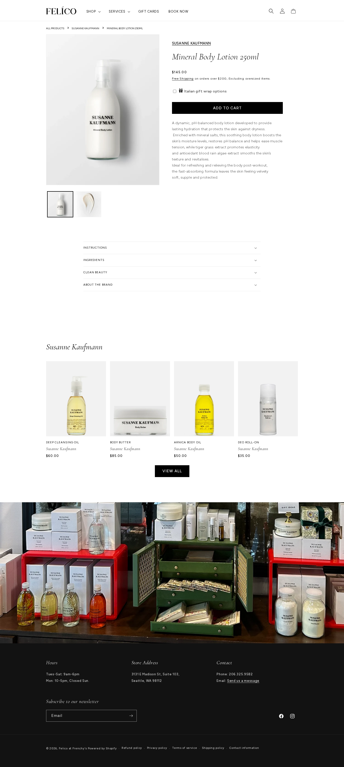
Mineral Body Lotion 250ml (125, 28)
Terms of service (184, 748)
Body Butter (120, 442)
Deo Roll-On (248, 442)
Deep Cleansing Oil (62, 442)
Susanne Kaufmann (85, 28)
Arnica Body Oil (187, 442)
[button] (93, 12)
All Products (55, 28)
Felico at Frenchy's (73, 748)
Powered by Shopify (102, 748)
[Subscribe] (130, 716)
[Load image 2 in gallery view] (88, 204)
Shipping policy (213, 748)
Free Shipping (183, 79)
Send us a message (243, 681)
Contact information (244, 748)
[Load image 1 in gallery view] (60, 204)
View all (172, 471)
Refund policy (132, 748)
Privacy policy (157, 748)
